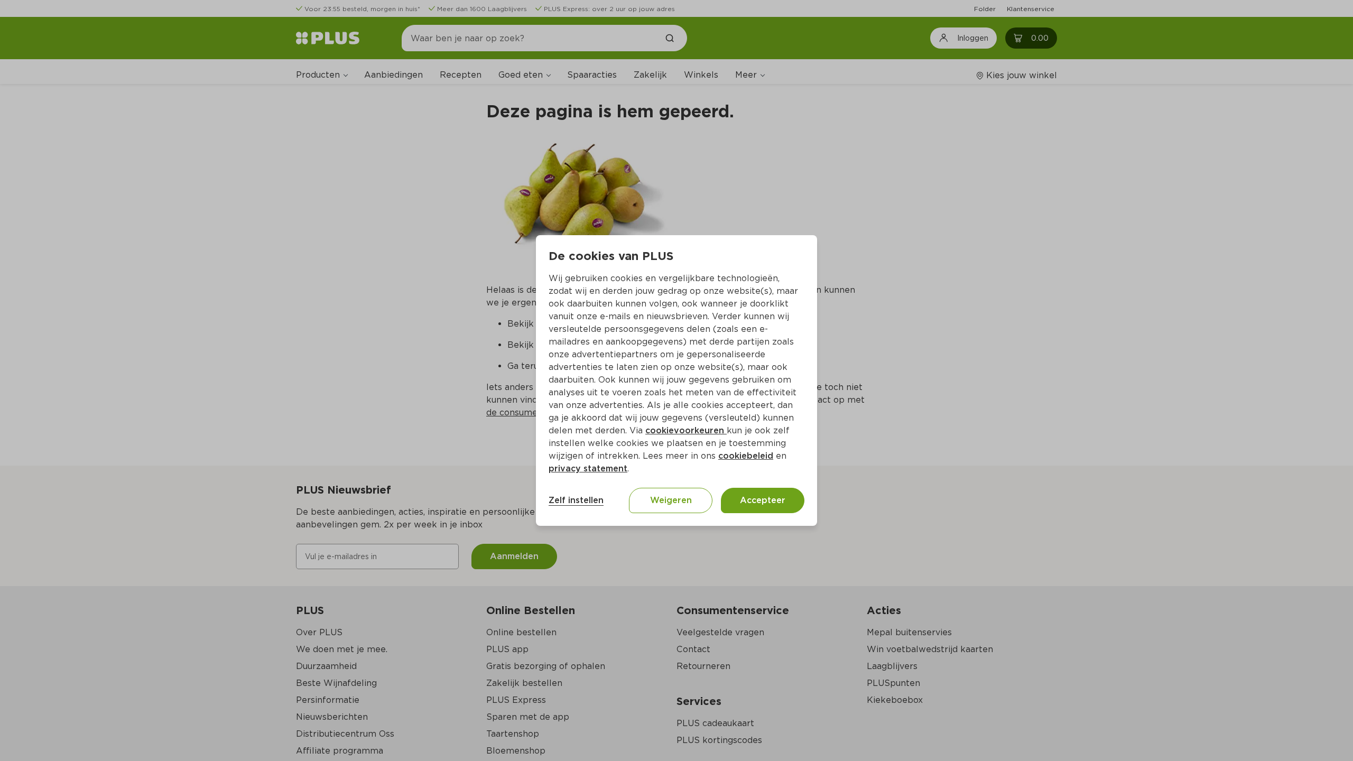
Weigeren (671, 500)
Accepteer (762, 500)
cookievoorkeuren (686, 430)
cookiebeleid (745, 456)
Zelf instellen (576, 500)
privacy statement (588, 468)
